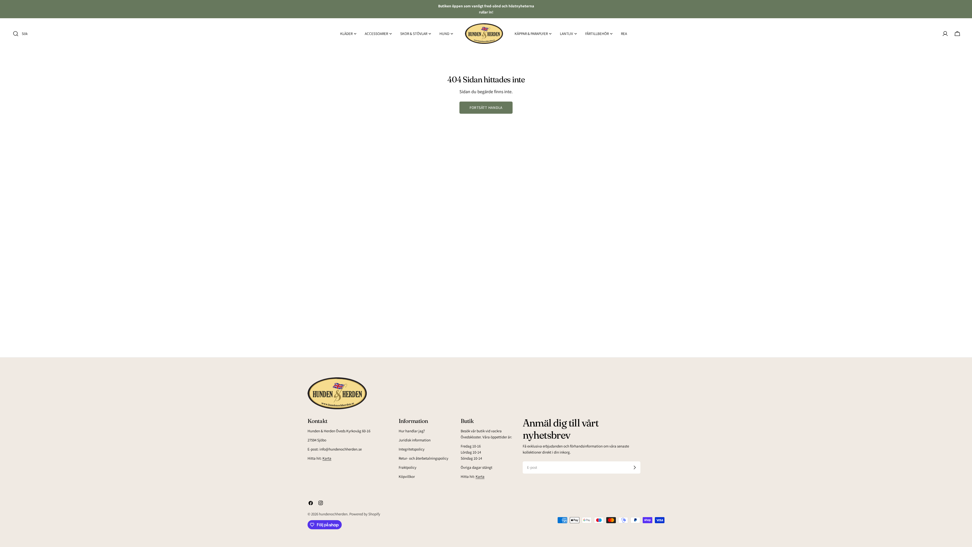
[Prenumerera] (634, 467)
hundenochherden (333, 514)
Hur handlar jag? (412, 430)
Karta (326, 458)
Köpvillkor (407, 476)
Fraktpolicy (407, 467)
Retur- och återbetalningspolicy (423, 458)
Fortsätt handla (486, 107)
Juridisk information (415, 440)
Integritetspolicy (411, 449)
